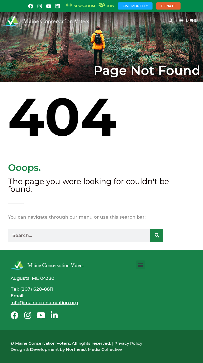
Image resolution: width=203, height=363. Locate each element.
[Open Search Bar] (170, 20)
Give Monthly (135, 6)
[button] (140, 264)
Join (110, 6)
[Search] (156, 235)
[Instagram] (28, 315)
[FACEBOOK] (31, 6)
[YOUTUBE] (49, 6)
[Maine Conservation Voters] (48, 20)
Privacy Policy (128, 343)
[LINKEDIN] (58, 6)
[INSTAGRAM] (40, 6)
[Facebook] (15, 315)
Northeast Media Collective (94, 349)
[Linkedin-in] (54, 315)
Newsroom (84, 6)
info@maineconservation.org (44, 302)
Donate (168, 6)
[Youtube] (41, 315)
